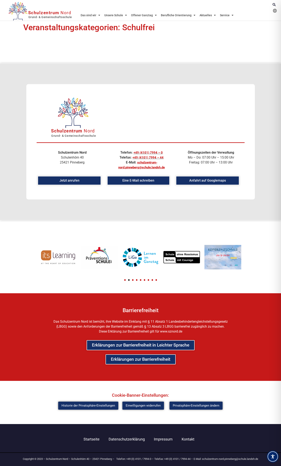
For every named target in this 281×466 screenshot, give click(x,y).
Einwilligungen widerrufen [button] (143, 405)
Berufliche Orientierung (176, 15)
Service (225, 15)
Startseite (92, 439)
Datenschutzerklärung (127, 439)
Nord (49, 12)
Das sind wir (88, 15)
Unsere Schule (113, 15)
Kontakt (188, 439)
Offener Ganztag (142, 15)
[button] (125, 280)
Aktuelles (206, 15)
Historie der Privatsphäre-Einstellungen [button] (88, 405)
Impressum (163, 439)
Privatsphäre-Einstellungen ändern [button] (196, 405)
